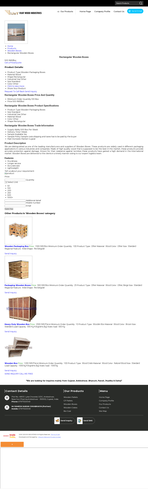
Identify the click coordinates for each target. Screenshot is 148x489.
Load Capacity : (30, 327)
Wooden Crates (70, 407)
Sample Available (15, 134)
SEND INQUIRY (12, 374)
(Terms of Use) (55, 434)
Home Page (85, 11)
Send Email (136, 11)
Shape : (36, 249)
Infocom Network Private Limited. (49, 437)
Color (9, 119)
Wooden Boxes (70, 404)
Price (9, 101)
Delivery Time (13, 132)
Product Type (13, 110)
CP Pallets (68, 401)
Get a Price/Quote (13, 63)
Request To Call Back (14, 91)
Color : (117, 246)
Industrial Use (13, 114)
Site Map (103, 411)
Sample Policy (13, 136)
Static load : (56, 327)
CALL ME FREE (26, 374)
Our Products (66, 11)
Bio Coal (67, 411)
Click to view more (15, 86)
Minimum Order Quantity (19, 99)
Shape (10, 121)
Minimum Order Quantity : (62, 246)
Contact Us (119, 11)
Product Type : (86, 246)
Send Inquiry (31, 91)
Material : (104, 246)
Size (9, 112)
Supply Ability (13, 130)
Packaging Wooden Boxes (18, 285)
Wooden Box (11, 363)
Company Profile (102, 11)
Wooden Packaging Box (17, 246)
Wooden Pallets (71, 397)
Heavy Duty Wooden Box (17, 324)
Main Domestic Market (17, 139)
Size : (129, 246)
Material (11, 117)
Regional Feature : (15, 249)
